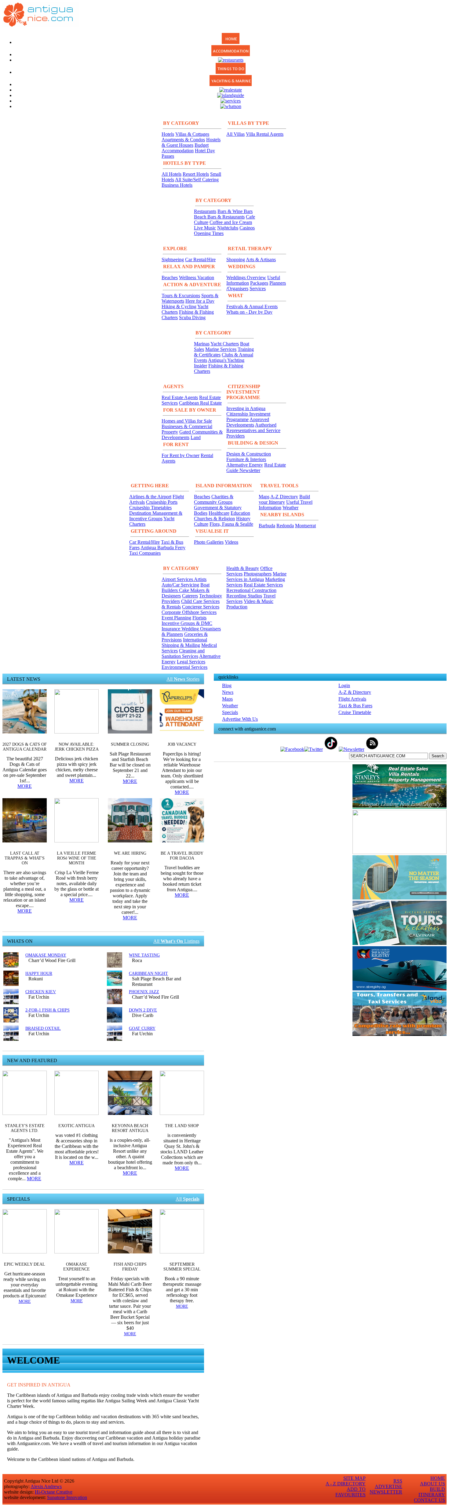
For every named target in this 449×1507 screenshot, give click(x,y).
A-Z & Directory (354, 692)
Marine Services (220, 349)
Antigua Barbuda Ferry (163, 547)
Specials (230, 712)
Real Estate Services (263, 584)
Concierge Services (200, 606)
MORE (24, 786)
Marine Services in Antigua (256, 576)
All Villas (235, 134)
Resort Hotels (196, 174)
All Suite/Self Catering (197, 179)
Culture (201, 524)
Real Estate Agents (180, 397)
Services (258, 288)
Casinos (247, 227)
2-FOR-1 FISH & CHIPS (47, 1010)
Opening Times (209, 233)
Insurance (171, 628)
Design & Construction (248, 453)
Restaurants (205, 211)
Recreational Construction (251, 590)
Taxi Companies (145, 553)
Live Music (205, 227)
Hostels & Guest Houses (191, 142)
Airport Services (178, 579)
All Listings (176, 941)
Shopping (235, 259)
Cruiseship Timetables (150, 507)
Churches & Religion (214, 518)
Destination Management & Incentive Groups (155, 515)
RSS (397, 1481)
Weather (290, 507)
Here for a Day (199, 301)
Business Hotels (177, 185)
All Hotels (171, 174)
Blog (227, 685)
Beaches (170, 277)
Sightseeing (173, 259)
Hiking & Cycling (179, 306)
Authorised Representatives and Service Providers (253, 430)
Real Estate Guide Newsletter (256, 467)
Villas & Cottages (192, 134)
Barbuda (267, 525)
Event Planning (176, 617)
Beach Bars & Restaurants (219, 216)
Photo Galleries (209, 542)
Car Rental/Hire (200, 259)
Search (438, 756)
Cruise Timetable (354, 712)
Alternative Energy (244, 464)
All (187, 1199)
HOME (437, 1478)
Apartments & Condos (183, 139)
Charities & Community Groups (213, 499)
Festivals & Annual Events (252, 306)
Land (196, 437)
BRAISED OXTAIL (43, 1028)
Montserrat (305, 525)
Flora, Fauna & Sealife (231, 524)
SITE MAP (354, 1478)
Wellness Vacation (196, 277)
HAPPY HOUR (38, 973)
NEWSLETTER (386, 1491)
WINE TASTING (144, 955)
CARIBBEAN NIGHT (148, 973)
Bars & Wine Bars (235, 211)
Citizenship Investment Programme (248, 416)
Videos (231, 542)
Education (240, 513)
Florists (199, 617)
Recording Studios (244, 595)
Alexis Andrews (46, 1486)
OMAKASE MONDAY (45, 955)
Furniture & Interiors (246, 459)
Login (344, 685)
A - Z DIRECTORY (346, 1483)
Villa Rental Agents (264, 134)
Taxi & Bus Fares (355, 705)
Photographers (258, 573)
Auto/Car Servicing (180, 584)
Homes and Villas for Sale (187, 421)
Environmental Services (184, 667)
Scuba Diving (192, 317)
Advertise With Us (240, 719)
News (227, 692)
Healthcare (219, 513)
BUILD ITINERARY (431, 1492)
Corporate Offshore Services (189, 612)
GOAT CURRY (142, 1028)
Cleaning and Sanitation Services (183, 653)
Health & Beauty (242, 568)
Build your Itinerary (284, 499)
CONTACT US (429, 1500)
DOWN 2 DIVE (143, 1010)
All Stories (182, 679)
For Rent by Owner (180, 455)
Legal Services (191, 661)
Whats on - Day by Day (249, 312)
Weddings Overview (246, 277)
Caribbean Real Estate (200, 403)
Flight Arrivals (352, 698)
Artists (200, 579)
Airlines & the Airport (150, 496)
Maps (264, 496)
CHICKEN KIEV (40, 992)
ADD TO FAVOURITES (350, 1492)
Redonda (285, 525)
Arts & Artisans (261, 259)
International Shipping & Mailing (184, 642)
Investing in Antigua (245, 408)
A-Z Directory (284, 496)
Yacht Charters (224, 343)
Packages (259, 283)
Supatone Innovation (67, 1497)
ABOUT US (432, 1483)
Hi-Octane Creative (53, 1491)
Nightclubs (227, 227)
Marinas (202, 343)
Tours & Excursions (181, 295)
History (243, 518)
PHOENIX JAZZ (144, 992)
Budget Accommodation (185, 147)
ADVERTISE (388, 1486)
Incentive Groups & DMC (187, 623)
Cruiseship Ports (161, 502)
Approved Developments (247, 422)
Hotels (168, 134)
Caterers (190, 595)
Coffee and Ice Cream (231, 222)
